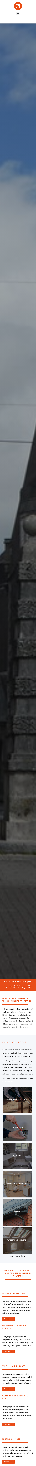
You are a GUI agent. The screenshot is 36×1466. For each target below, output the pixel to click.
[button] (17, 13)
